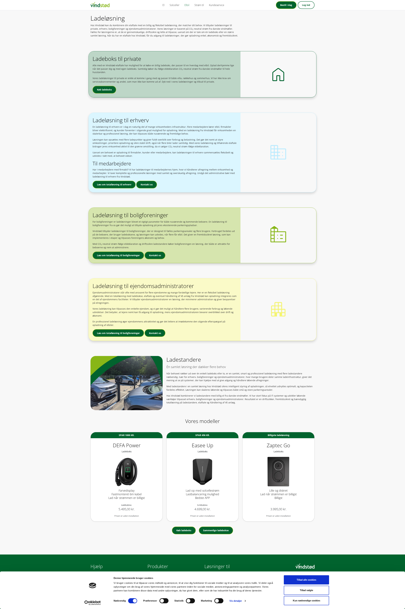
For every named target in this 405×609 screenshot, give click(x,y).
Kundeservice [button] (216, 5)
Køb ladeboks (104, 89)
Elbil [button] (186, 5)
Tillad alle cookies (306, 579)
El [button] (163, 5)
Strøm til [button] (199, 5)
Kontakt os (147, 184)
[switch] (163, 600)
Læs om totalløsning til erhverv (114, 184)
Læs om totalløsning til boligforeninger (118, 255)
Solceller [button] (174, 5)
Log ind (306, 4)
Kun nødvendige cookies (306, 600)
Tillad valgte (306, 590)
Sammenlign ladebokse (216, 530)
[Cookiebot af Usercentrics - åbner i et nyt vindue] (92, 602)
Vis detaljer (235, 600)
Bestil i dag (286, 4)
